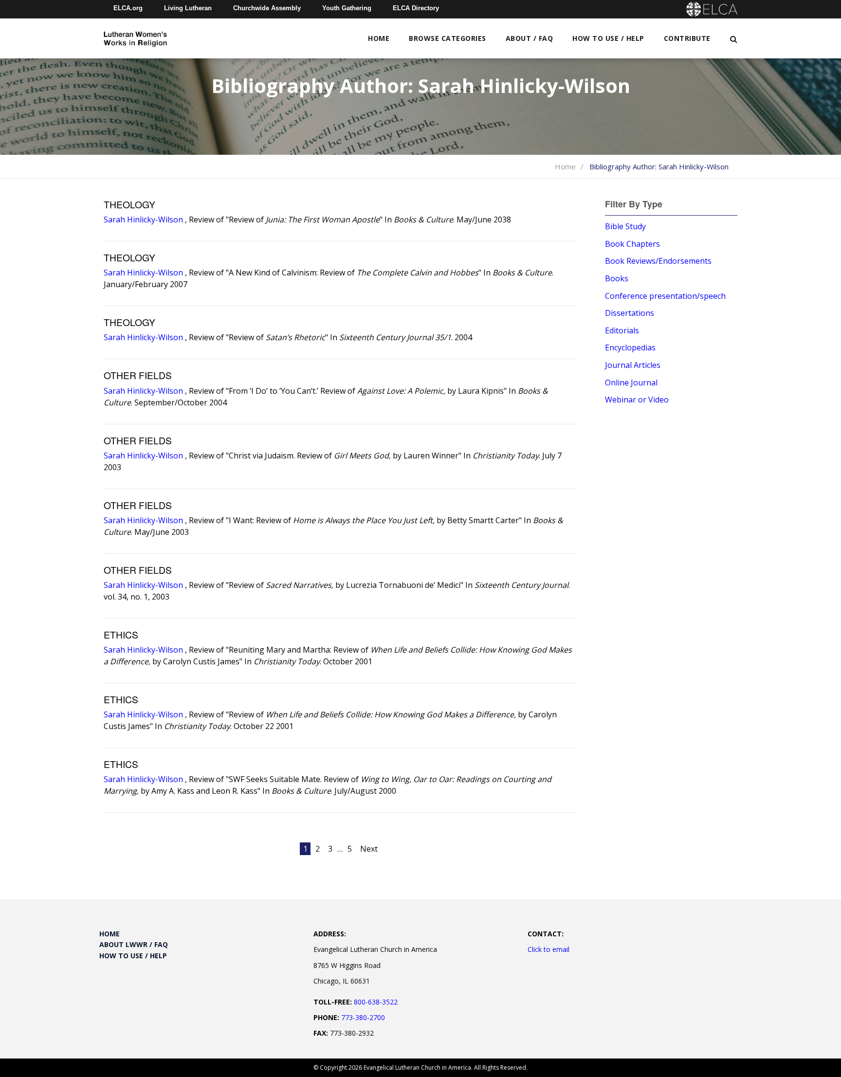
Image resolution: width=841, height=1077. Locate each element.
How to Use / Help (608, 38)
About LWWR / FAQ (133, 944)
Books (616, 278)
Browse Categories (447, 38)
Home (378, 38)
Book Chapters (632, 243)
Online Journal (631, 382)
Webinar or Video (637, 399)
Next (369, 848)
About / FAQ (529, 38)
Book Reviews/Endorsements (658, 261)
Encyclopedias (630, 347)
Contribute (687, 38)
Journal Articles (632, 365)
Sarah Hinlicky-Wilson (143, 219)
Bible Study (625, 226)
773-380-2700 (363, 1017)
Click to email (548, 949)
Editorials (622, 330)
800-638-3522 (376, 1001)
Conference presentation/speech (665, 296)
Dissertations (629, 313)
